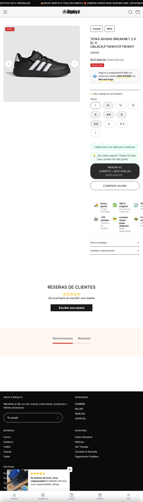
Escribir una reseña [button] (71, 308)
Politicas (8, 467)
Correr (7, 437)
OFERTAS (80, 418)
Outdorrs (8, 442)
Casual (7, 451)
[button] (130, 12)
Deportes (8, 430)
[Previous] (8, 63)
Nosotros (80, 430)
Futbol (6, 446)
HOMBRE (80, 404)
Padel (6, 456)
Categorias (81, 397)
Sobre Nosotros (83, 437)
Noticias (79, 442)
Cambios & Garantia (86, 451)
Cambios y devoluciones (102, 250)
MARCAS (80, 413)
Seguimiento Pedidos (86, 456)
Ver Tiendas (81, 446)
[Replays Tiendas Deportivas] (71, 12)
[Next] (74, 63)
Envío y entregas (98, 242)
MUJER (79, 408)
